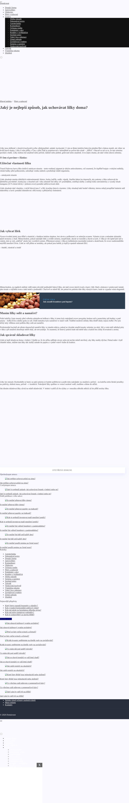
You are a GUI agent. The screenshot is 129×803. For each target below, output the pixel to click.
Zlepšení (8, 597)
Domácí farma (10, 558)
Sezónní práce (10, 581)
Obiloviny (9, 565)
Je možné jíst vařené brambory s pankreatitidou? (19, 530)
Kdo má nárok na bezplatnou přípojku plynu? (23, 610)
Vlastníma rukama (12, 588)
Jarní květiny (10, 561)
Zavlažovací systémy (13, 592)
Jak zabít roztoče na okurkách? (12, 670)
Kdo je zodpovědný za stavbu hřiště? (19, 615)
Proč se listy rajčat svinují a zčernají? (14, 636)
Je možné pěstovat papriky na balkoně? (15, 513)
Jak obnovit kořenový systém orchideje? (16, 627)
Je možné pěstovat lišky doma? (12, 505)
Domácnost (4, 3)
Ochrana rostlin (11, 567)
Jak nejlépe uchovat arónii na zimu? (14, 483)
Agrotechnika (10, 554)
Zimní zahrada (11, 595)
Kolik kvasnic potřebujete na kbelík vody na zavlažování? (23, 645)
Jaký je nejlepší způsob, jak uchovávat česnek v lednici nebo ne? (25, 494)
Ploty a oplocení (11, 570)
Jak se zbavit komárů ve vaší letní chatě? (16, 662)
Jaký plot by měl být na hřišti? (12, 696)
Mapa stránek (10, 702)
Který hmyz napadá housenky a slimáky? (21, 606)
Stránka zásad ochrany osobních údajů (20, 700)
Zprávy (8, 747)
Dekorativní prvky (12, 556)
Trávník (8, 583)
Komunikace (10, 563)
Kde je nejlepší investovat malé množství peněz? (19, 522)
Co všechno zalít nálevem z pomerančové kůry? (19, 687)
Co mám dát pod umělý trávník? (13, 653)
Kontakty (8, 705)
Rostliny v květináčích (14, 574)
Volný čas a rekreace (13, 590)
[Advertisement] (64, 81)
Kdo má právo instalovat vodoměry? (19, 612)
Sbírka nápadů (11, 577)
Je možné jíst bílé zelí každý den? (13, 539)
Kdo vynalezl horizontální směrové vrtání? (22, 608)
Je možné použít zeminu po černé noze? (16, 547)
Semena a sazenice (12, 579)
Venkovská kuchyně (13, 586)
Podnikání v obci (12, 572)
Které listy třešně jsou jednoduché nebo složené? (19, 679)
